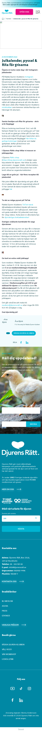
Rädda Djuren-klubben (24, 333)
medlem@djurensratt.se (12, 305)
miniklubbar (7, 107)
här (11, 189)
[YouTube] (12, 689)
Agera (5, 606)
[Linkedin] (21, 700)
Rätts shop (14, 157)
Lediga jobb (7, 659)
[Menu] (38, 12)
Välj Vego (7, 649)
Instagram (29, 77)
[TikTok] (21, 689)
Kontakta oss (9, 581)
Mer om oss (8, 489)
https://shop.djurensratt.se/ (13, 160)
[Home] (7, 12)
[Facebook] (12, 700)
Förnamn (5, 405)
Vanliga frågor (10, 625)
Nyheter (9, 19)
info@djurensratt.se (17, 567)
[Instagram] (29, 688)
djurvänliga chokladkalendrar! (17, 217)
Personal (21, 729)
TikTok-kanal (27, 204)
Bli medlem (7, 601)
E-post (4, 419)
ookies (6, 615)
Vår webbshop (9, 654)
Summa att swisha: (9, 513)
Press (4, 611)
